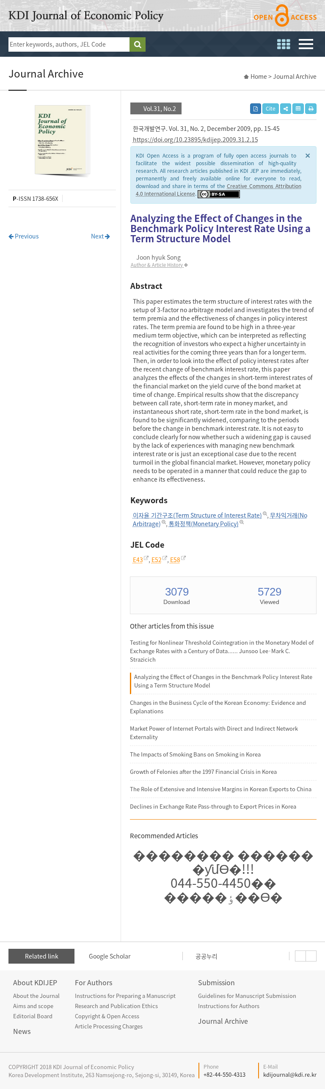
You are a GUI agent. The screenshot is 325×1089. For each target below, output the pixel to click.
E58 (175, 559)
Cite (270, 108)
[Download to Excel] (298, 108)
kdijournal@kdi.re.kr (290, 1074)
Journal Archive (223, 1021)
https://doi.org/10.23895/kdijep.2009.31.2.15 (195, 139)
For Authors (93, 982)
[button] (285, 108)
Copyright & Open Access (107, 1016)
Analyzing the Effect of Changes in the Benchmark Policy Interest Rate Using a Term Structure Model (223, 681)
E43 (138, 559)
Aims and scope (33, 1006)
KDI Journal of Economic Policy (85, 16)
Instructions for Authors (228, 1006)
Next (98, 236)
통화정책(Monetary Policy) (204, 523)
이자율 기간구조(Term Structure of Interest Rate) (197, 515)
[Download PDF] (255, 108)
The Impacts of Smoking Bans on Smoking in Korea (195, 754)
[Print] (311, 108)
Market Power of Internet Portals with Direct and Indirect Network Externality (214, 732)
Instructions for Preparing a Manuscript (125, 996)
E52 (156, 559)
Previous (26, 236)
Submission (216, 982)
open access (285, 15)
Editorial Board (32, 1016)
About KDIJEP (35, 982)
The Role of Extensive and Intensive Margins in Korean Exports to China (220, 789)
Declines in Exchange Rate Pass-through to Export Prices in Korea (213, 806)
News (21, 1031)
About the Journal (36, 996)
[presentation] (300, 956)
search (137, 44)
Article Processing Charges (109, 1026)
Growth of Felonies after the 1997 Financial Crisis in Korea (203, 772)
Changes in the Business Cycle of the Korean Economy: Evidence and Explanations (218, 706)
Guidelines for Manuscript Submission (247, 996)
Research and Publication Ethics (116, 1006)
